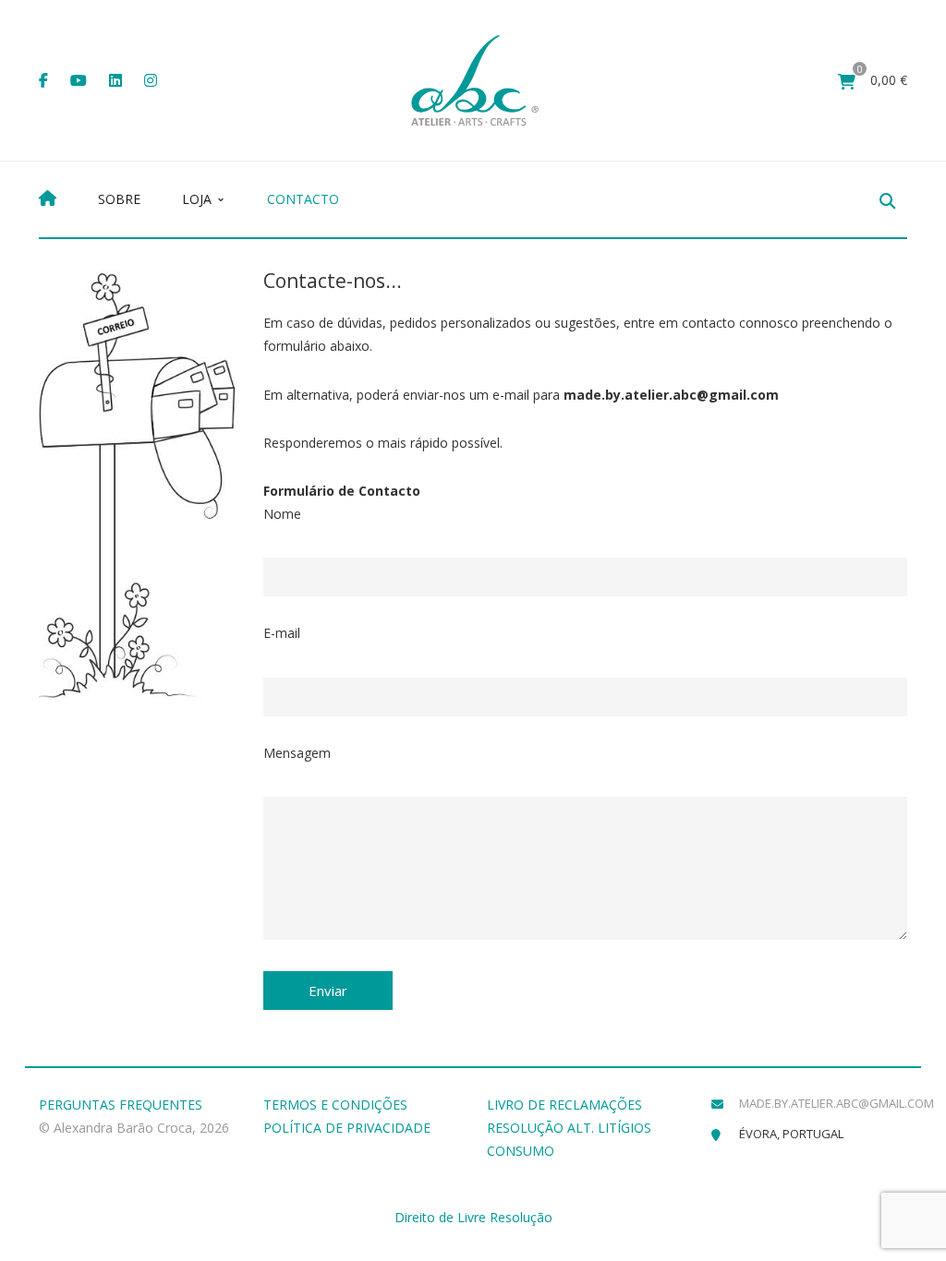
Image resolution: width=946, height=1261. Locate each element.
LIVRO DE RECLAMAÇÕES (564, 1104)
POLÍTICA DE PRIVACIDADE (347, 1127)
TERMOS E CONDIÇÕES (335, 1104)
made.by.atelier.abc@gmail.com (836, 1103)
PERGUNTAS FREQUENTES (120, 1104)
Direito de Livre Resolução (473, 1217)
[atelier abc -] (475, 79)
